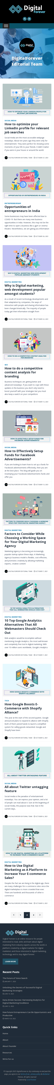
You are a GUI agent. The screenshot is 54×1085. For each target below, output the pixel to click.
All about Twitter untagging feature (26, 789)
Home (5, 1033)
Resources (7, 1052)
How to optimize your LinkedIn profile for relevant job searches (27, 128)
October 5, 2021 (41, 903)
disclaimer (46, 1074)
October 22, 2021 (41, 319)
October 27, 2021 (41, 158)
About (5, 1040)
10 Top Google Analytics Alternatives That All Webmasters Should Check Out (25, 626)
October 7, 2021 (41, 571)
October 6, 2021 (41, 738)
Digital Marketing (13, 282)
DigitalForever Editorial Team (20, 158)
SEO (6, 365)
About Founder (9, 1046)
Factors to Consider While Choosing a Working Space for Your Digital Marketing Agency (25, 540)
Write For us (8, 1059)
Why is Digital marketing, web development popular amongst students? (25, 289)
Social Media (10, 120)
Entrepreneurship (13, 203)
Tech (7, 701)
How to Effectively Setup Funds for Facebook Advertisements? (24, 455)
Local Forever (31, 1080)
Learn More (10, 961)
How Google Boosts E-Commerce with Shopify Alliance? (23, 708)
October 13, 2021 (41, 402)
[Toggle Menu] (6, 26)
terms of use (25, 1074)
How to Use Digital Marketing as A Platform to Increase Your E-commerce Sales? (26, 871)
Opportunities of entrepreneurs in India (22, 209)
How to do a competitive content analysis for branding (24, 372)
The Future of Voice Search (15, 978)
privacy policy (35, 1074)
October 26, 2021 (41, 236)
